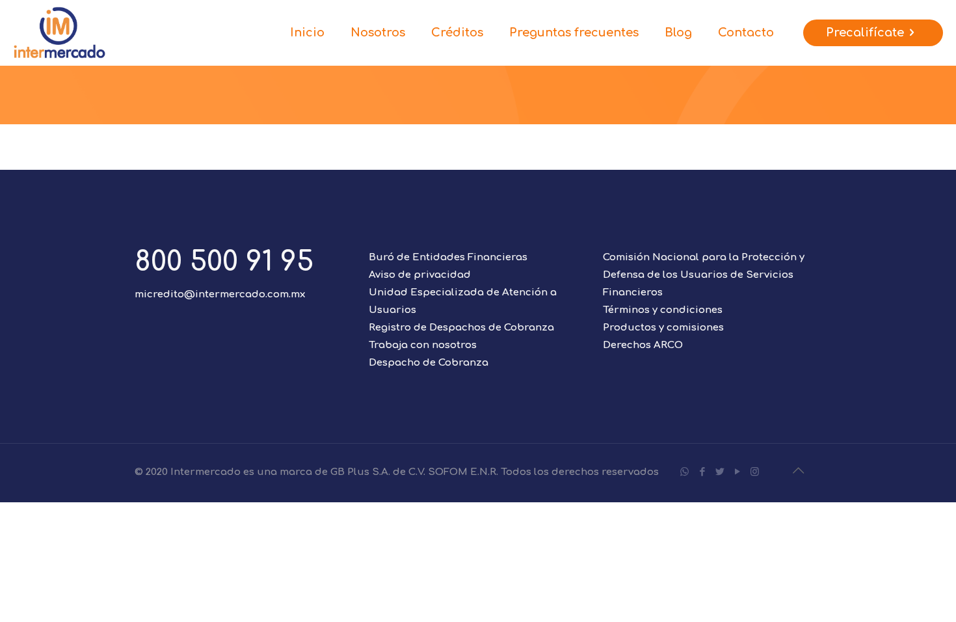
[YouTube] (737, 472)
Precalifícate (865, 32)
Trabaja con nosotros (423, 345)
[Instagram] (755, 472)
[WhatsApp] (684, 472)
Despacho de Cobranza (428, 362)
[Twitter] (719, 472)
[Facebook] (702, 472)
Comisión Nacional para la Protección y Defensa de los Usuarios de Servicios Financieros (703, 275)
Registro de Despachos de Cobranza (461, 327)
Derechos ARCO (643, 345)
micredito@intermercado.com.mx (220, 294)
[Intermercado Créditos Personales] (59, 32)
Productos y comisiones (663, 327)
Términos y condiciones (663, 310)
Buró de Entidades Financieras (448, 257)
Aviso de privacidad (420, 274)
